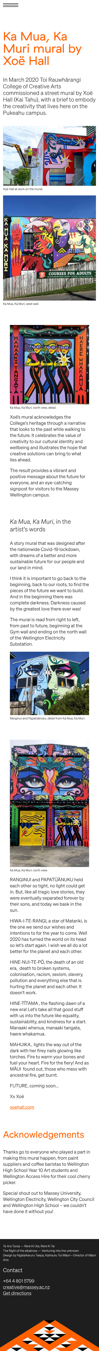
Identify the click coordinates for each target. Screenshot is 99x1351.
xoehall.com (22, 1107)
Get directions (17, 1293)
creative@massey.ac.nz (26, 1287)
